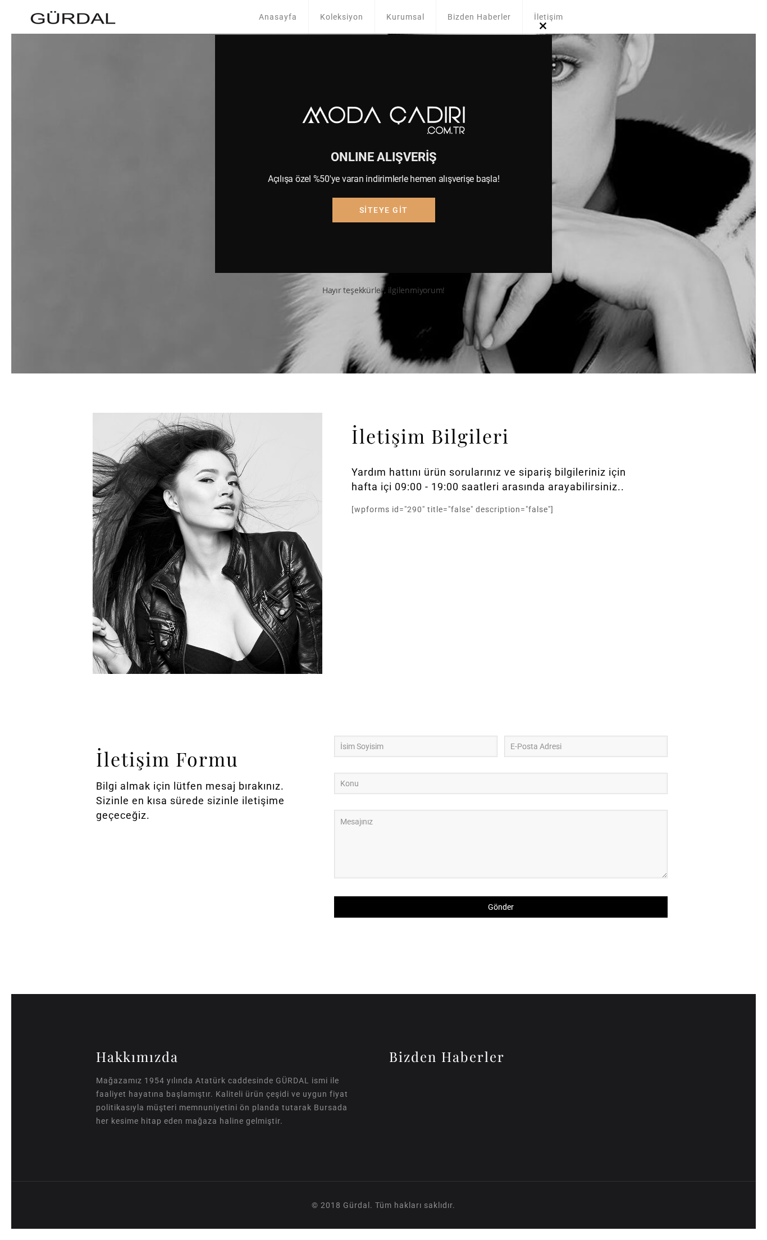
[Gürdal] (73, 17)
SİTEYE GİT (383, 210)
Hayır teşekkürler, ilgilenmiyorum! (383, 290)
